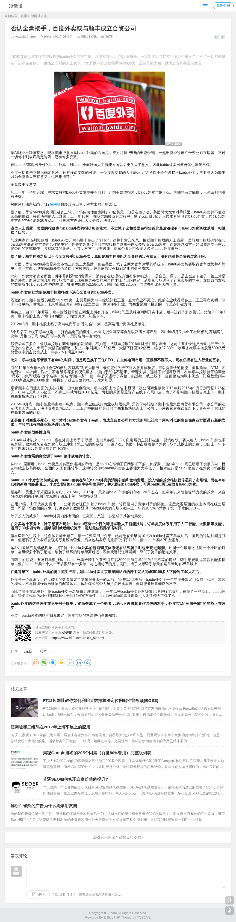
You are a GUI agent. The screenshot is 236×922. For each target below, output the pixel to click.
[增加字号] (216, 37)
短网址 (55, 204)
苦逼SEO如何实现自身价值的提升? (75, 779)
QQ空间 (61, 662)
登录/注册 (223, 6)
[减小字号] (223, 37)
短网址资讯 (39, 16)
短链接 (16, 5)
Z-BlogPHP (111, 917)
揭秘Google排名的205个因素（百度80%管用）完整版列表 (97, 752)
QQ (52, 662)
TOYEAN (143, 917)
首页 (24, 16)
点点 (87, 662)
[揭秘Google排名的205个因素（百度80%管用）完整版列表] (24, 759)
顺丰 (43, 651)
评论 (41, 894)
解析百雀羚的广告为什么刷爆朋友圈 (44, 805)
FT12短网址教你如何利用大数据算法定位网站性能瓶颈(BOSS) (100, 700)
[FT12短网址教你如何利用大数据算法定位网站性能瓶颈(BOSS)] (24, 707)
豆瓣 (70, 662)
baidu (28, 651)
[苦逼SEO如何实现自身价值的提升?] (24, 786)
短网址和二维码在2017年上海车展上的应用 (50, 727)
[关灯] (229, 900)
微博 (35, 662)
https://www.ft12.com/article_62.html (77, 638)
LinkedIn (79, 662)
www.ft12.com (25, 36)
